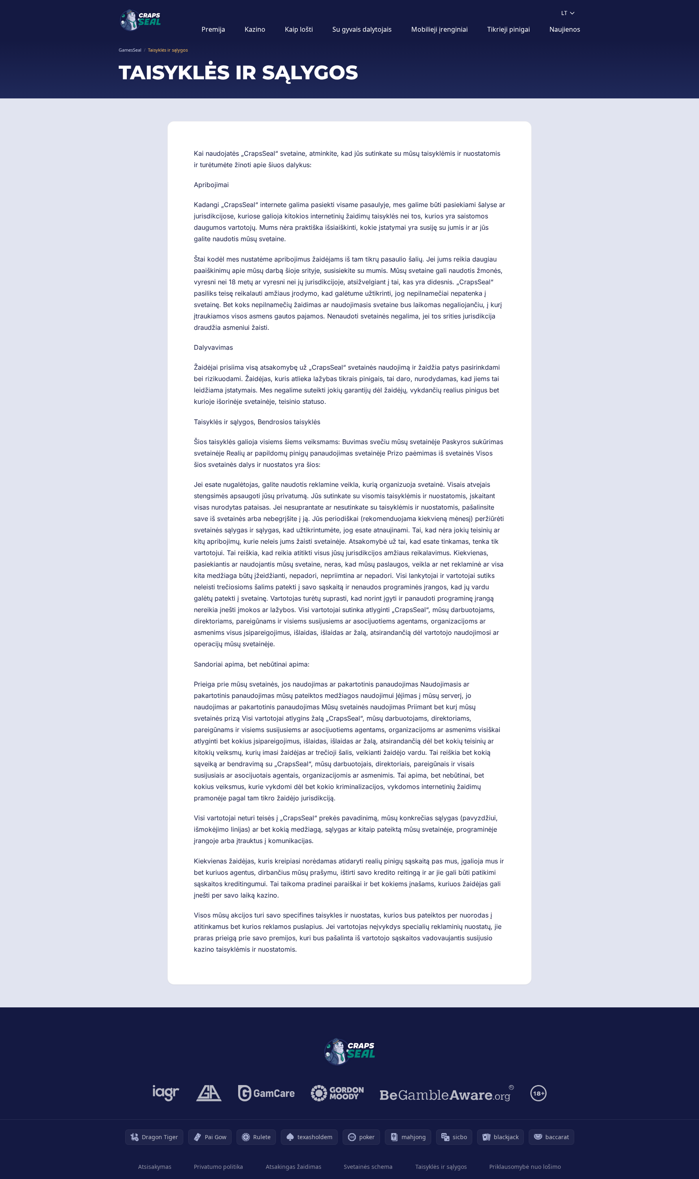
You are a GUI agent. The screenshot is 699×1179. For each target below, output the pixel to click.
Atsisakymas (154, 1166)
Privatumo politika (218, 1166)
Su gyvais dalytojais (362, 29)
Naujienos (564, 29)
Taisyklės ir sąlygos (441, 1166)
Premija (213, 29)
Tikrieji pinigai (508, 29)
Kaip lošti (299, 29)
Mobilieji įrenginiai (439, 29)
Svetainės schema (368, 1166)
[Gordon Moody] (337, 1093)
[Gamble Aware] (447, 1093)
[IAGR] (166, 1093)
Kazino (255, 29)
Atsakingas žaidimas (293, 1166)
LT (564, 13)
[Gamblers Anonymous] (209, 1093)
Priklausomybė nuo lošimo (525, 1166)
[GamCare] (266, 1093)
